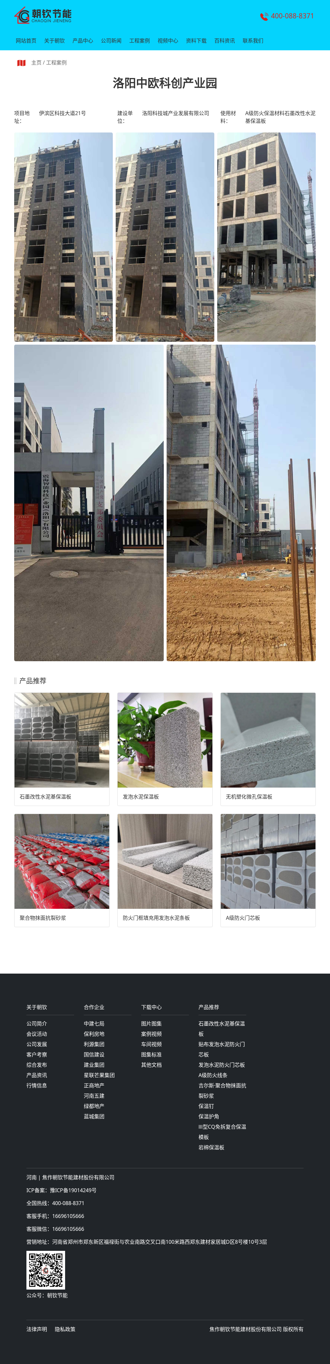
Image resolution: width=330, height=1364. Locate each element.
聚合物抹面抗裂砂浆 (43, 917)
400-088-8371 (292, 15)
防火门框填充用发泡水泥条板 (156, 917)
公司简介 (36, 1023)
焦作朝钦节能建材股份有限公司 (78, 1177)
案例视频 (151, 1033)
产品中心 (83, 40)
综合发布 (36, 1064)
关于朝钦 (54, 40)
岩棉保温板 (211, 1147)
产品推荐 (209, 1008)
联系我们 (253, 40)
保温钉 (206, 1106)
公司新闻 (111, 40)
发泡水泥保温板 (141, 796)
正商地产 (94, 1085)
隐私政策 (65, 1329)
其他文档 (151, 1064)
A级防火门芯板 (243, 917)
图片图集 (151, 1023)
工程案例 (139, 40)
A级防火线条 (213, 1075)
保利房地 (94, 1033)
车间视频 (151, 1044)
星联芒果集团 (99, 1075)
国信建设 (94, 1054)
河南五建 (94, 1095)
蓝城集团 (94, 1116)
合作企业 (94, 1008)
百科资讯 (224, 40)
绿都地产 (94, 1106)
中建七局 (94, 1023)
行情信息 (36, 1085)
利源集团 (94, 1044)
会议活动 (36, 1033)
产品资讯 (36, 1075)
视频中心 (168, 40)
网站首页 (26, 40)
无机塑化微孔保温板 (249, 796)
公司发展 (36, 1044)
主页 (36, 62)
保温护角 (209, 1116)
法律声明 (36, 1329)
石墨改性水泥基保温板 (45, 796)
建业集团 (94, 1064)
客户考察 (36, 1054)
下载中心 (151, 1008)
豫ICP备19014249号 (73, 1190)
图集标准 (151, 1054)
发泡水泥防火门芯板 (222, 1064)
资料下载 (196, 40)
